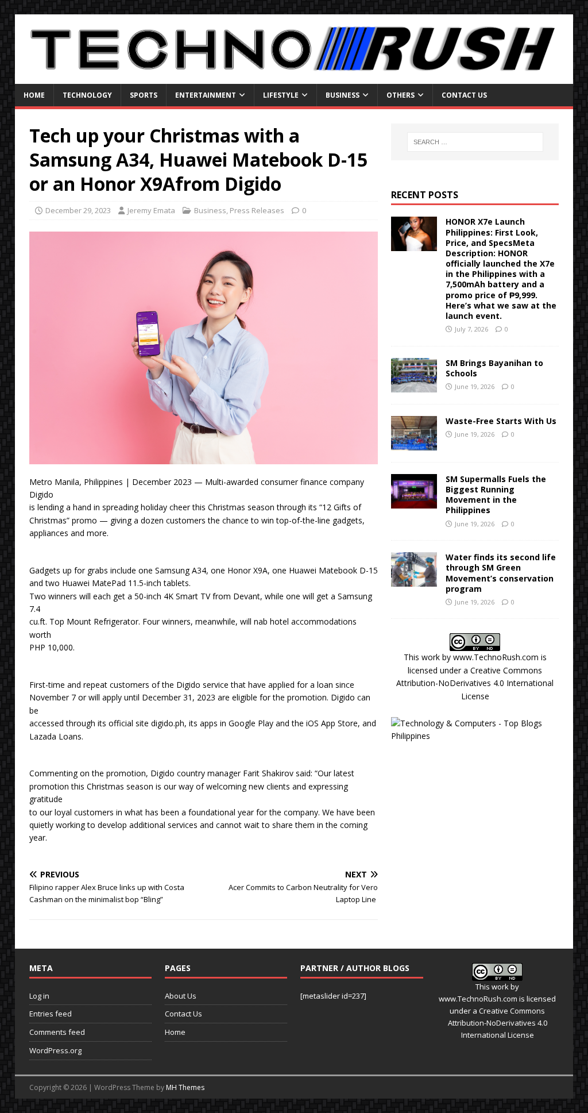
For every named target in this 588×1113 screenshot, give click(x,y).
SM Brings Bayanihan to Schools (494, 368)
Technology (87, 95)
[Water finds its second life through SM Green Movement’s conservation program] (414, 580)
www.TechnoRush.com (496, 657)
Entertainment (205, 95)
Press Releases (257, 210)
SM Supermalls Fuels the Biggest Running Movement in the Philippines (496, 494)
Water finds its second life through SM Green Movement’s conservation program (501, 573)
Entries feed (50, 1013)
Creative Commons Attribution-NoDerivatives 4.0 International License (475, 683)
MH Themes (185, 1087)
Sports (143, 95)
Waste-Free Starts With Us (501, 420)
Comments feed (57, 1032)
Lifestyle (281, 95)
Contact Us (464, 95)
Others (400, 95)
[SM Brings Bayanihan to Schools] (414, 385)
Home (34, 95)
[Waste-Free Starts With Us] (414, 443)
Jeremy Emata (151, 210)
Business (342, 95)
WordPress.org (55, 1050)
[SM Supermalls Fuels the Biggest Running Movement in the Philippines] (414, 501)
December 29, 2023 (78, 210)
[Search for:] (475, 142)
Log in (39, 996)
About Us (180, 996)
